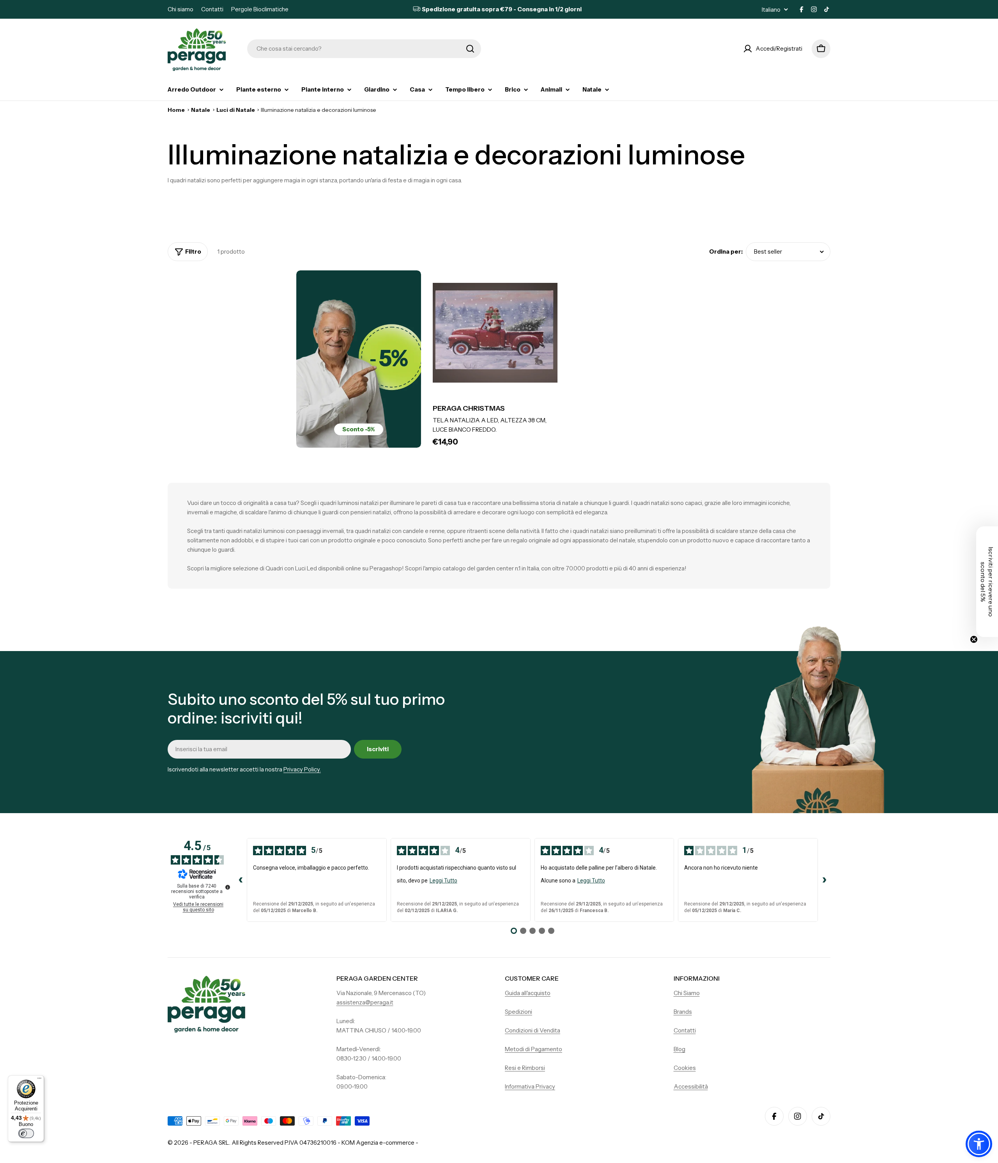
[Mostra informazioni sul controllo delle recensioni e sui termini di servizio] (228, 887)
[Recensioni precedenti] (240, 880)
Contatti (212, 9)
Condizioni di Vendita (532, 1030)
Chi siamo (180, 9)
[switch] (26, 1133)
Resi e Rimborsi (525, 1067)
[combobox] (364, 48)
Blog (679, 1049)
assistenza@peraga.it (364, 1002)
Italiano (771, 9)
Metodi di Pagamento (533, 1049)
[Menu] (39, 1080)
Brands (683, 1011)
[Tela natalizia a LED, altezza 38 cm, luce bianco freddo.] (495, 332)
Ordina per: (726, 251)
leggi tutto (443, 880)
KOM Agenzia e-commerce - (380, 1142)
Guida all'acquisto (527, 993)
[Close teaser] (974, 639)
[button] (979, 1144)
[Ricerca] (470, 48)
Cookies (685, 1067)
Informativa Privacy (530, 1086)
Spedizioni (518, 1011)
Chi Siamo (687, 993)
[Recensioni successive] (824, 880)
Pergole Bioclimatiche (259, 9)
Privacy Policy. (302, 769)
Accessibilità (691, 1086)
